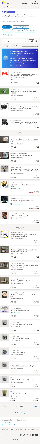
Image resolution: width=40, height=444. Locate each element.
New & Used (19, 31)
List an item (34, 7)
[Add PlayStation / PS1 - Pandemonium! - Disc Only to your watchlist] (38, 293)
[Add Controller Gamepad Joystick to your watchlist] (38, 308)
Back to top (21, 413)
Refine (7, 27)
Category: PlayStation (20, 27)
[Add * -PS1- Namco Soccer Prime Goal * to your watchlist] (38, 322)
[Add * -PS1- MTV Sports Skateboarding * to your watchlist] (38, 364)
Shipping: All (31, 31)
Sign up (31, 3)
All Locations (7, 31)
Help (12, 429)
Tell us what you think (10, 425)
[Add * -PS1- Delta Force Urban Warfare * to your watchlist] (38, 378)
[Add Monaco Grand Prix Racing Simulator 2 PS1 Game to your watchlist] (38, 138)
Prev (4, 406)
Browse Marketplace (8, 7)
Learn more (7, 422)
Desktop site (5, 429)
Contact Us (19, 429)
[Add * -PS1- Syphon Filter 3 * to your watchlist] (38, 350)
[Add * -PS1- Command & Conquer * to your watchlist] (38, 336)
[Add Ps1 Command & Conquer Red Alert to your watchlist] (38, 214)
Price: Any (6, 35)
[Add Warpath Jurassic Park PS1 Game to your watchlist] (38, 153)
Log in (36, 3)
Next (36, 406)
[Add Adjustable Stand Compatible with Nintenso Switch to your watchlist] (38, 183)
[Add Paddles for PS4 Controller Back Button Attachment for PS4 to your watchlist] (38, 198)
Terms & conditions (29, 429)
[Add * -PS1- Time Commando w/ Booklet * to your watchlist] (38, 392)
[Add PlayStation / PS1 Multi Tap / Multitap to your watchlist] (38, 279)
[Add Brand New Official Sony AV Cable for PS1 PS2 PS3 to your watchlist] (38, 89)
